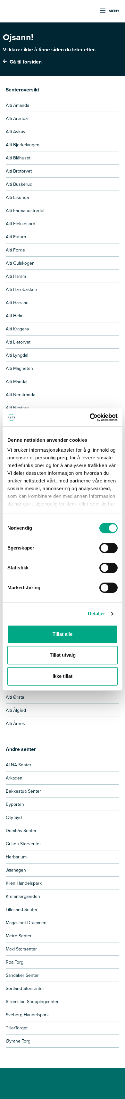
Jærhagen (16, 870)
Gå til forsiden (25, 61)
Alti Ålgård (16, 710)
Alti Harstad (17, 302)
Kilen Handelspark (24, 883)
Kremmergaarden (23, 896)
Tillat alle (62, 634)
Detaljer (96, 613)
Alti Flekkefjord (20, 223)
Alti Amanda (17, 105)
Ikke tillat (62, 676)
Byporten (15, 804)
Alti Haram (16, 276)
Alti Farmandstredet (25, 210)
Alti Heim (14, 315)
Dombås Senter (21, 830)
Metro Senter (19, 936)
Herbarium (16, 857)
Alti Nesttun (17, 408)
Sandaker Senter (22, 975)
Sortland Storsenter (25, 988)
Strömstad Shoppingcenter (32, 1001)
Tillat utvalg (63, 655)
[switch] (108, 548)
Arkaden (14, 778)
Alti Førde (15, 250)
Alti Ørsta (15, 697)
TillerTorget (17, 1028)
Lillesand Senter (22, 909)
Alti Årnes (15, 723)
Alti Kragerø (17, 329)
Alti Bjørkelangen (22, 144)
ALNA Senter (18, 765)
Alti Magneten (19, 368)
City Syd (14, 817)
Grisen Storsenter (23, 843)
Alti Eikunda (17, 197)
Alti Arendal (17, 118)
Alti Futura (16, 237)
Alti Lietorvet (18, 342)
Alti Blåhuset (18, 158)
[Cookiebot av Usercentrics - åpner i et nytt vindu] (90, 417)
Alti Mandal (16, 381)
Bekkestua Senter (23, 791)
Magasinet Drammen (26, 922)
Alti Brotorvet (19, 171)
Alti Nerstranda (20, 394)
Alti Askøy (15, 131)
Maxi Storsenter (21, 949)
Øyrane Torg (18, 1041)
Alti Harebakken (21, 289)
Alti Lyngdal (17, 355)
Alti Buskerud (19, 184)
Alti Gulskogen (20, 263)
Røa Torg (14, 962)
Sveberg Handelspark (27, 1014)
